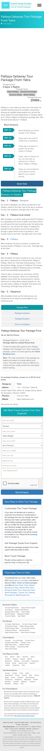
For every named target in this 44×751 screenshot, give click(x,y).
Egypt (7, 677)
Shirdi (14, 663)
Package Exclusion (22, 318)
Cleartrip (8, 640)
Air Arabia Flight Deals (12, 624)
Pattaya (14, 239)
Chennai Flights (10, 616)
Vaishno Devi (22, 663)
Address (5, 387)
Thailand (32, 681)
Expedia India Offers (11, 642)
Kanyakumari (24, 595)
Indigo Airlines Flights (28, 608)
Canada (16, 681)
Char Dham (24, 724)
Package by (6, 384)
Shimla (29, 659)
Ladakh (7, 665)
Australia (20, 677)
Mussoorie (8, 661)
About (33, 726)
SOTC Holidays (10, 647)
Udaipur (15, 659)
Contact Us (35, 728)
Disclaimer (22, 728)
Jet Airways (8, 610)
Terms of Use (14, 728)
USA (21, 683)
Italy (30, 675)
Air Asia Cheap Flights (29, 624)
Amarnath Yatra (29, 590)
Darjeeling (35, 661)
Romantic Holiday (15, 94)
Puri (26, 592)
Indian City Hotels (8, 722)
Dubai (13, 677)
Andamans (15, 665)
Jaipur (32, 657)
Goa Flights (21, 616)
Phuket (35, 679)
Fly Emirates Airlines (28, 628)
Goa (6, 657)
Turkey (36, 675)
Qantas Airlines (24, 630)
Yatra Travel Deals (11, 649)
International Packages (28, 91)
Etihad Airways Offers (12, 628)
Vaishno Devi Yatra (26, 587)
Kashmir (32, 663)
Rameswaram (10, 595)
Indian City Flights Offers (21, 722)
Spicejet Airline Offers (12, 612)
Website (5, 399)
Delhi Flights (26, 612)
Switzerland (9, 675)
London (14, 673)
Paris (21, 673)
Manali (22, 659)
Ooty (23, 665)
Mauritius (8, 681)
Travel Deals (7, 24)
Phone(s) (5, 395)
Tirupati (21, 592)
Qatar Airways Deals (11, 632)
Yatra (19, 383)
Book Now (22, 183)
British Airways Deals (27, 626)
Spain (27, 673)
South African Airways (28, 632)
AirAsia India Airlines (22, 610)
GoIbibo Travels (24, 644)
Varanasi (25, 657)
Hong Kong (8, 679)
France (17, 675)
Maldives (24, 681)
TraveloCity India (22, 647)
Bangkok (24, 200)
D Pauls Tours (29, 640)
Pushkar (7, 659)
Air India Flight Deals (12, 608)
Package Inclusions (22, 313)
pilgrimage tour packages (19, 580)
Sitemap (28, 728)
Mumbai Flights (10, 614)
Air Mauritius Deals (11, 626)
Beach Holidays (13, 91)
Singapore (18, 679)
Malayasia (27, 679)
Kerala (12, 657)
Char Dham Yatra (21, 585)
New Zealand (30, 677)
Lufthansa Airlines (11, 630)
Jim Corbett (25, 661)
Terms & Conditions (22, 324)
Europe (7, 673)
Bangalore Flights (23, 614)
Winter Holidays (29, 94)
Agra (18, 657)
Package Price (22, 307)
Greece (24, 675)
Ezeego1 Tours (26, 642)
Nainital (16, 661)
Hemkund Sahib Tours (13, 590)
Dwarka (32, 592)
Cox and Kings (18, 640)
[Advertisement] (22, 51)
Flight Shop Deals (11, 644)
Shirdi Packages (11, 592)
